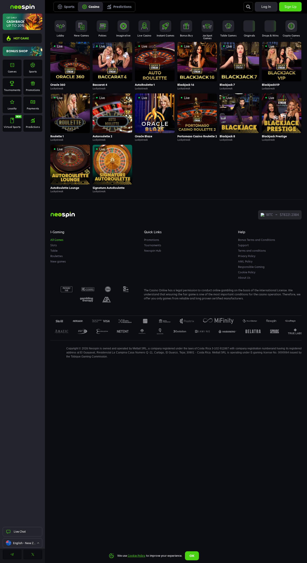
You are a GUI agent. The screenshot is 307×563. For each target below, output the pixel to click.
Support (243, 245)
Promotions (151, 240)
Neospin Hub (152, 251)
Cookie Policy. (136, 556)
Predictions (122, 7)
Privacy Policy (246, 256)
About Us (244, 278)
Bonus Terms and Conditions (256, 240)
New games (58, 261)
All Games (56, 240)
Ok (191, 556)
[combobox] (22, 543)
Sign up (290, 7)
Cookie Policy (246, 272)
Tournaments (152, 245)
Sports (69, 7)
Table (54, 251)
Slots (53, 245)
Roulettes (56, 256)
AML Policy (245, 261)
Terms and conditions (252, 251)
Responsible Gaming (251, 267)
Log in (266, 7)
